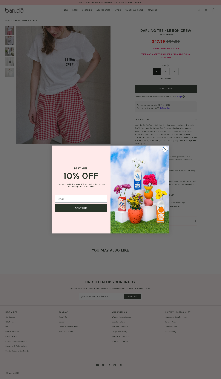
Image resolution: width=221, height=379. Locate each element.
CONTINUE (81, 208)
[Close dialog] (165, 149)
